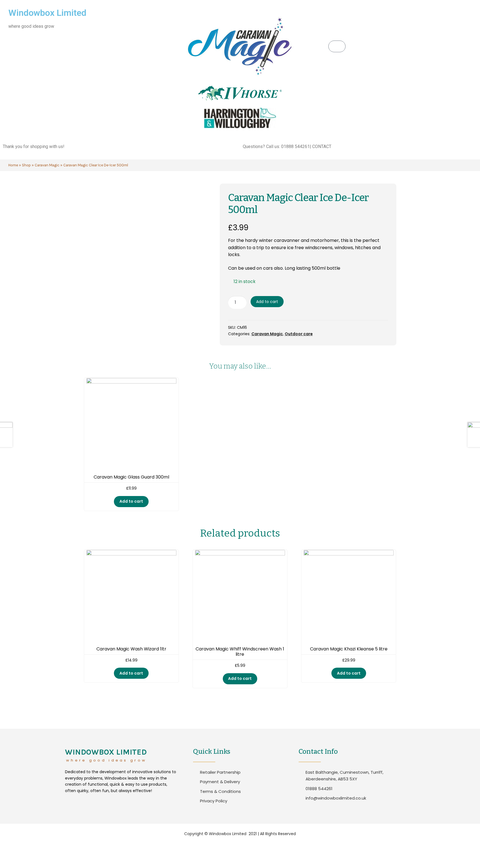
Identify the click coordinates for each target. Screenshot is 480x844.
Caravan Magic (47, 165)
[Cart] (337, 46)
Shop (26, 165)
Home (13, 165)
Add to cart (267, 301)
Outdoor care (299, 334)
